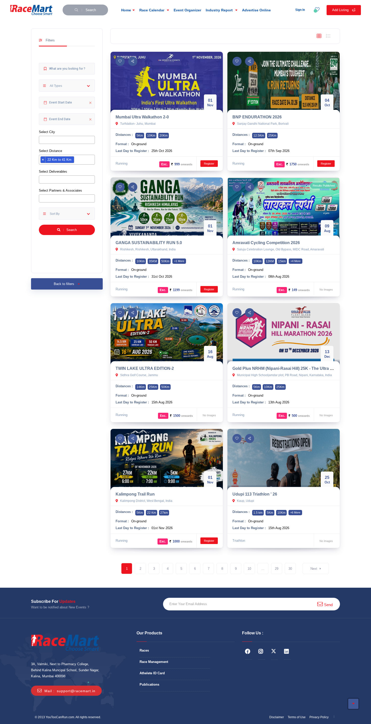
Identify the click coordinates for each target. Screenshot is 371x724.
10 (249, 569)
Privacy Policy (319, 717)
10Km (151, 135)
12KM (270, 261)
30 (290, 569)
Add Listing (341, 10)
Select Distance (50, 151)
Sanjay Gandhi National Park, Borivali (262, 123)
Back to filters (64, 284)
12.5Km (258, 135)
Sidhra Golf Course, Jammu (138, 375)
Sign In (300, 10)
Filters (50, 40)
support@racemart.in (76, 691)
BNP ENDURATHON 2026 (257, 117)
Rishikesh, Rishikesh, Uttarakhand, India (147, 249)
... (262, 569)
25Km (272, 135)
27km (164, 512)
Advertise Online (256, 10)
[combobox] (67, 140)
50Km (165, 261)
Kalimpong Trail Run (135, 494)
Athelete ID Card (152, 673)
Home (126, 10)
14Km (141, 387)
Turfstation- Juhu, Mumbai (137, 123)
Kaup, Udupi (245, 501)
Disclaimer (276, 717)
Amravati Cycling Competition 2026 (266, 243)
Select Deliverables (53, 171)
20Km (164, 135)
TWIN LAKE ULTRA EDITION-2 (145, 368)
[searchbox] (41, 139)
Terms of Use (297, 717)
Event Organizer (187, 10)
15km (282, 261)
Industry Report (220, 10)
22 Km (151, 512)
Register (209, 163)
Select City (47, 132)
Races (144, 650)
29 (276, 569)
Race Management (154, 662)
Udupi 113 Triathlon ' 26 (254, 494)
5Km (140, 135)
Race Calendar (152, 10)
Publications (149, 684)
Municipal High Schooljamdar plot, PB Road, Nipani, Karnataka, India (284, 375)
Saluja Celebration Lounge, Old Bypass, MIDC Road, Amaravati (280, 249)
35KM (153, 261)
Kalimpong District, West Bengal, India (145, 501)
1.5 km (257, 512)
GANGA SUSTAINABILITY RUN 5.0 (149, 243)
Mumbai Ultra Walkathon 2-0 (142, 117)
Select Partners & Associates (60, 190)
